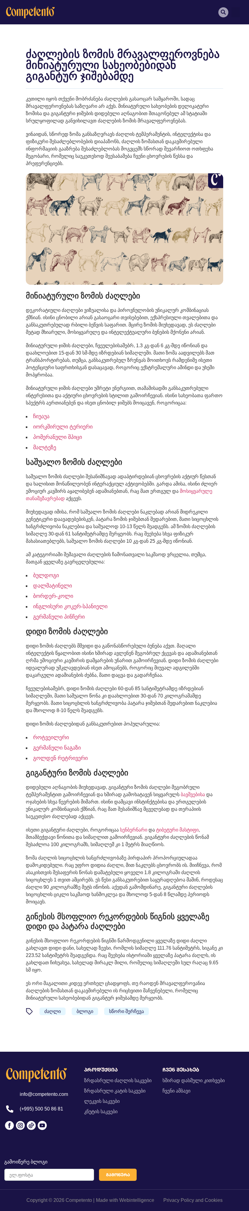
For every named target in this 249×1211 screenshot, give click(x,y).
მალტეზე (44, 447)
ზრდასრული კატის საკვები (114, 1090)
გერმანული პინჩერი (59, 617)
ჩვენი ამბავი (176, 1090)
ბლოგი (85, 1011)
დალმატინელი (52, 586)
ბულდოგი (46, 575)
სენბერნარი (133, 829)
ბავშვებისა (193, 794)
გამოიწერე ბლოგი (25, 1161)
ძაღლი (52, 1011)
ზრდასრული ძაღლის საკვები (118, 1080)
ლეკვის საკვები (102, 1101)
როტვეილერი (51, 737)
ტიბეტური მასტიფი (177, 829)
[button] (235, 12)
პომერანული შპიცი (57, 437)
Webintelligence (136, 1200)
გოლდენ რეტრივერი (60, 758)
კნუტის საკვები (101, 1111)
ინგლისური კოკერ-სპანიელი (70, 606)
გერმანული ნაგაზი (57, 748)
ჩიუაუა (41, 416)
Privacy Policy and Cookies (193, 1200)
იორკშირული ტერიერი (63, 427)
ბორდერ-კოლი (53, 596)
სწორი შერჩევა (126, 1011)
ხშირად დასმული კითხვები (193, 1080)
